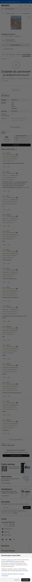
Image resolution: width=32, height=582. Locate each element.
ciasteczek (10, 559)
